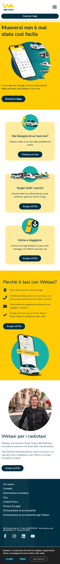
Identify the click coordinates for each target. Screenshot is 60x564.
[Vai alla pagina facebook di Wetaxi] (5, 536)
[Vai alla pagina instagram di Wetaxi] (14, 536)
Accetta (9, 559)
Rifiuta (23, 559)
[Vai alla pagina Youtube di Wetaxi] (33, 536)
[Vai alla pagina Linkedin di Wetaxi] (24, 536)
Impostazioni (38, 559)
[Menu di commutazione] (54, 7)
